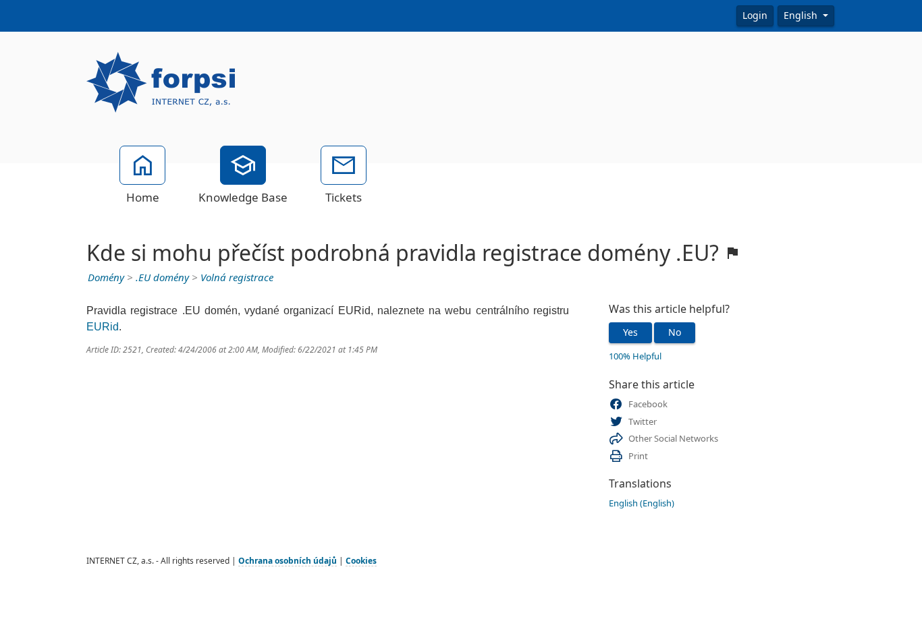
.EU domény (162, 278)
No (674, 332)
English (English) (641, 503)
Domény (106, 278)
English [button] (802, 15)
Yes (630, 332)
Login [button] (754, 15)
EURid (102, 326)
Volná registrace (236, 278)
